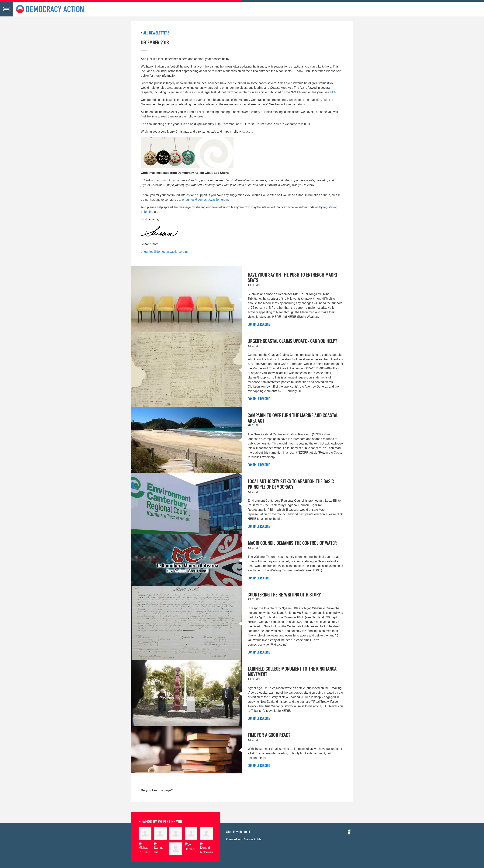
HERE (334, 92)
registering (330, 207)
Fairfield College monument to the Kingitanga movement (292, 671)
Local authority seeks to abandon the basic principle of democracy (291, 484)
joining (148, 211)
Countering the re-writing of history (284, 594)
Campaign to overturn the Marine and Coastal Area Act (293, 418)
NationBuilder (253, 839)
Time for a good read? (269, 734)
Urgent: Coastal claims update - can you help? (292, 340)
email (246, 831)
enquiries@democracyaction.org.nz (206, 199)
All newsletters (156, 33)
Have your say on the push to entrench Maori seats (292, 277)
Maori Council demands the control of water (292, 542)
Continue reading (259, 324)
